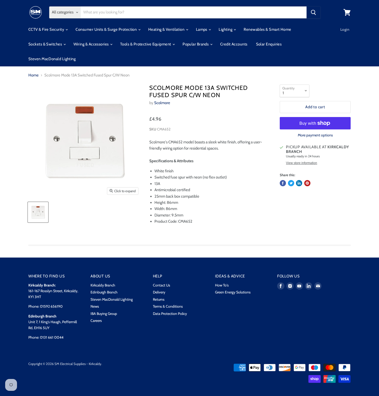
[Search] (313, 12)
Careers (96, 320)
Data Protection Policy (170, 313)
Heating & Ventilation (166, 29)
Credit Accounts (234, 44)
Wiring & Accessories (91, 44)
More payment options (315, 135)
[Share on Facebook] (283, 183)
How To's (222, 285)
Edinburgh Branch (104, 292)
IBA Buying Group (103, 313)
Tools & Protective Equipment (146, 44)
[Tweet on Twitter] (291, 183)
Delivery (159, 292)
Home (33, 75)
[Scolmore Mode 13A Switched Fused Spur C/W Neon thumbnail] (38, 212)
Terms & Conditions (168, 306)
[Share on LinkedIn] (299, 183)
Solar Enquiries (269, 44)
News (94, 306)
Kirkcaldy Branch (102, 285)
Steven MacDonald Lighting (52, 59)
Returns (158, 299)
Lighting (226, 29)
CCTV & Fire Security (46, 29)
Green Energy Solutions (233, 292)
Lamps (202, 29)
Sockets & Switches (45, 44)
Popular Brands (196, 44)
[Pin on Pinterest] (307, 183)
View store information (301, 163)
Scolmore (162, 102)
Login (344, 29)
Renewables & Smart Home (267, 29)
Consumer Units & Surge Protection (106, 29)
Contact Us (161, 285)
